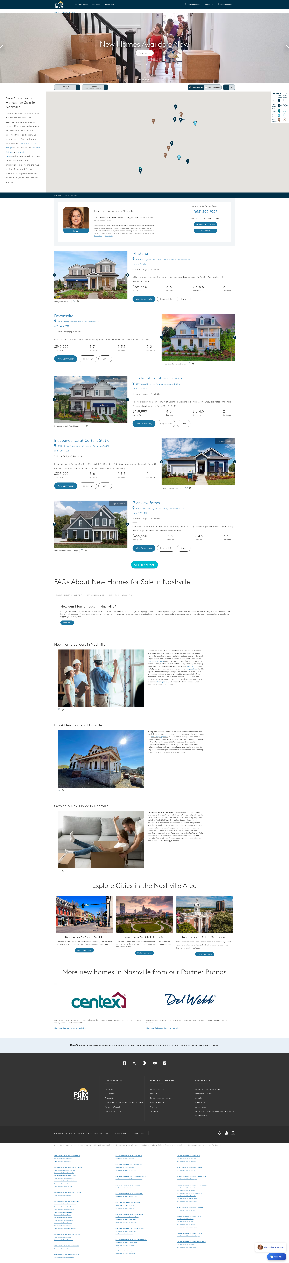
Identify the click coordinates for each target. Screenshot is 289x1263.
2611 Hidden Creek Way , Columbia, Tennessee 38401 (83, 446)
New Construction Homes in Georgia (67, 1234)
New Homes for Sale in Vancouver (186, 1247)
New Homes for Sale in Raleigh (124, 1250)
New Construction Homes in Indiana (67, 1255)
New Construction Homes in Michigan (128, 1185)
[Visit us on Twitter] (134, 1064)
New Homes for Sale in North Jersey (125, 1219)
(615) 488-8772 (61, 326)
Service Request (226, 4)
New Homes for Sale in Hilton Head (187, 1198)
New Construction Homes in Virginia (189, 1233)
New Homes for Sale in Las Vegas (124, 1205)
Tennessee (64, 12)
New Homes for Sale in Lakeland (63, 1212)
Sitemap (154, 1111)
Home (56, 12)
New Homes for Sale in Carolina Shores (126, 1242)
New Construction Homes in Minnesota (129, 1194)
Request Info (166, 299)
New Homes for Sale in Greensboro (125, 1248)
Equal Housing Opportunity (207, 1089)
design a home (192, 666)
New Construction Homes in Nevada (128, 1202)
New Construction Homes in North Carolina (131, 1240)
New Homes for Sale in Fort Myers (63, 1206)
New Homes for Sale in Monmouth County (127, 1217)
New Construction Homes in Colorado (67, 1192)
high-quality (162, 682)
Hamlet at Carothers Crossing (158, 378)
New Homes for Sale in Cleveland (186, 1158)
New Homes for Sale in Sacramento (64, 1183)
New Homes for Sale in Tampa (62, 1225)
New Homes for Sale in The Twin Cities (126, 1196)
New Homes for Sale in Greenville (186, 1196)
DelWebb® (110, 1094)
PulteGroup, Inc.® (113, 1111)
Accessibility (201, 1107)
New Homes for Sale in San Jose (63, 1186)
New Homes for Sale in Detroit (124, 1188)
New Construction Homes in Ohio (188, 1156)
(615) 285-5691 (61, 450)
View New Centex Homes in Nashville (70, 1028)
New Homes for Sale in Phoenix (63, 1158)
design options (191, 669)
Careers (153, 1107)
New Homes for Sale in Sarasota (63, 1223)
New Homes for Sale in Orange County (65, 1175)
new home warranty (156, 661)
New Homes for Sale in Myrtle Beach (187, 1201)
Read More (67, 623)
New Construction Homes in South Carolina (192, 1185)
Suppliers (199, 1098)
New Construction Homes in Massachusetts (130, 1176)
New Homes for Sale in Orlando (63, 1217)
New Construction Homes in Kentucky (128, 1156)
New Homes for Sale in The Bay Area (64, 1170)
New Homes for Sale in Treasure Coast (65, 1228)
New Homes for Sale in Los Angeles (64, 1173)
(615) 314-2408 (140, 388)
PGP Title (154, 1094)
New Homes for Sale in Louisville (124, 1158)
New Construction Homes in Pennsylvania (191, 1176)
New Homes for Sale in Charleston (186, 1188)
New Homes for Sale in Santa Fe (124, 1234)
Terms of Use (120, 1133)
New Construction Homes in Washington (191, 1242)
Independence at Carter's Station (83, 440)
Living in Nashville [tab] (95, 595)
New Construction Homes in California (68, 1167)
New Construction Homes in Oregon (189, 1167)
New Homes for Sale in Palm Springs (64, 1178)
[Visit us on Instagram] (164, 1064)
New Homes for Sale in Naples (62, 1215)
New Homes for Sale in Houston (186, 1224)
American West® (112, 1107)
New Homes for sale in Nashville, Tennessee (200, 1045)
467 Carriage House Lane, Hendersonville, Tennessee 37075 (164, 259)
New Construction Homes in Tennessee (190, 1207)
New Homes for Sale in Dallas (185, 1221)
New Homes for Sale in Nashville (186, 1210)
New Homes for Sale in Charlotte (124, 1245)
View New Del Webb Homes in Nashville (162, 1028)
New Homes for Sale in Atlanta (62, 1237)
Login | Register (194, 4)
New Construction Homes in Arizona (67, 1156)
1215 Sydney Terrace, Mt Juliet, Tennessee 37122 (81, 321)
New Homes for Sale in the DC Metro (125, 1170)
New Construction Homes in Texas (189, 1216)
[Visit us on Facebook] (124, 1064)
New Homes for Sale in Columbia (186, 1190)
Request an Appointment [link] (205, 224)
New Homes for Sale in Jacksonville (64, 1209)
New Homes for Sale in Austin (185, 1219)
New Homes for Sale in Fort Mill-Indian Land (189, 1193)
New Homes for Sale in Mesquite (124, 1208)
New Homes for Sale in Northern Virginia (188, 1236)
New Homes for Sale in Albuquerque (125, 1231)
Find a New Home (84, 950)
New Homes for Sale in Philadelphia (187, 1179)
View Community (144, 299)
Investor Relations (158, 1102)
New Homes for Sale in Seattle (185, 1244)
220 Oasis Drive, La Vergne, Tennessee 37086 (158, 384)
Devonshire (63, 315)
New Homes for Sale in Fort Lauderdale (65, 1204)
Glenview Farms (146, 502)
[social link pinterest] (78, 301)
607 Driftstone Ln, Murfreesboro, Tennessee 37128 (160, 508)
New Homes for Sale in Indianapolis (64, 1257)
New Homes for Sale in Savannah (63, 1240)
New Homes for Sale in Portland (186, 1170)
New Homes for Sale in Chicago (63, 1248)
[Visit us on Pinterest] (144, 1064)
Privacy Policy (139, 1133)
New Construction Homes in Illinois (66, 1246)
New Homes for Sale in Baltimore (124, 1167)
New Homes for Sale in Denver (62, 1195)
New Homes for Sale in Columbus (186, 1161)
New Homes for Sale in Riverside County (65, 1181)
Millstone (140, 253)
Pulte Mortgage (157, 1089)
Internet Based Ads (203, 1094)
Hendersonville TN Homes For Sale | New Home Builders (111, 1045)
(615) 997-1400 (140, 513)
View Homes (144, 53)
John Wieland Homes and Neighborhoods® (124, 1102)
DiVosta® (109, 1098)
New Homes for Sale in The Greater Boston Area (128, 1179)
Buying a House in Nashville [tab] (69, 595)
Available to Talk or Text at (205, 206)
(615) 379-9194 (140, 264)
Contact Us (208, 4)
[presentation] (1, 48)
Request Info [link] (205, 231)
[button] (81, 4)
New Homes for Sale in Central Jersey (125, 1222)
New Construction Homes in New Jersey (129, 1214)
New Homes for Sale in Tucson (62, 1161)
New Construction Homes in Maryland (128, 1165)
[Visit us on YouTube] (155, 1064)
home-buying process (159, 737)
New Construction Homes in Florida (66, 1201)
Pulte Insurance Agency (160, 1098)
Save (183, 299)
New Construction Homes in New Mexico (129, 1228)
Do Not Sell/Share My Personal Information (214, 1111)
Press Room (200, 1102)
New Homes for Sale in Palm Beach (64, 1220)
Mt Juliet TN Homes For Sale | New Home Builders (158, 1045)
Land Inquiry (201, 1115)
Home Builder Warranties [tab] (120, 595)
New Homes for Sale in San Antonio (187, 1227)
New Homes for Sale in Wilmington (125, 1253)
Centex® (109, 1089)
